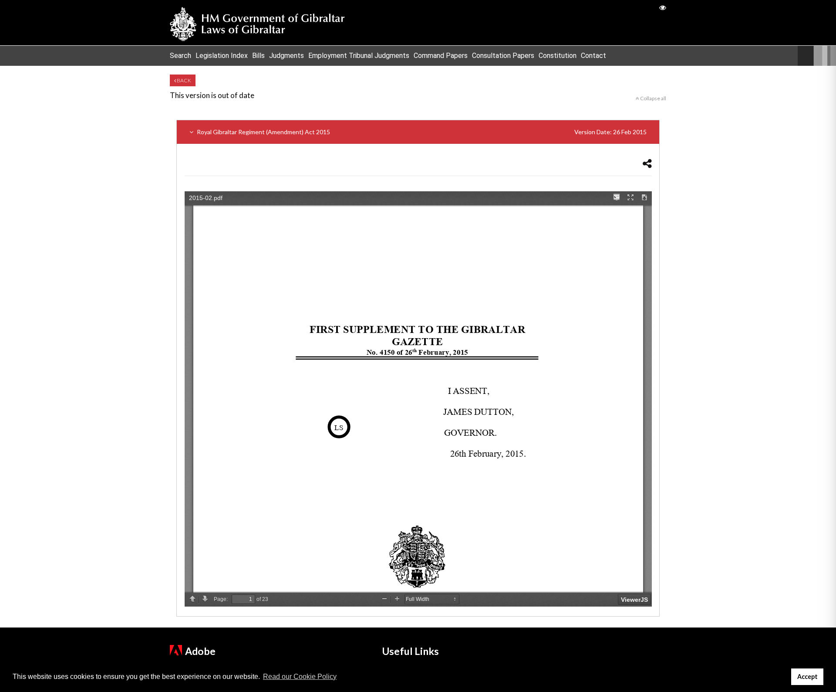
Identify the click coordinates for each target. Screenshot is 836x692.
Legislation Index (222, 55)
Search (180, 55)
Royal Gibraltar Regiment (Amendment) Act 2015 (421, 132)
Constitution (557, 55)
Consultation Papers (503, 55)
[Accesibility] (662, 7)
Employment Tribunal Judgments (358, 55)
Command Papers (441, 55)
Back (183, 80)
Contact (593, 55)
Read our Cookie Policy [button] (300, 676)
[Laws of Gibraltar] (257, 22)
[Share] (647, 163)
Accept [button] (807, 676)
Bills (258, 55)
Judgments (286, 55)
